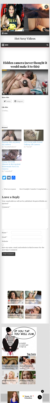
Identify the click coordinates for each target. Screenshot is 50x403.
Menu (6, 33)
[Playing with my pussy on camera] (12, 135)
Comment (6, 207)
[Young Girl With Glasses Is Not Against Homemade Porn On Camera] (12, 155)
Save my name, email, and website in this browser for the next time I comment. (23, 249)
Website (5, 241)
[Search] (47, 45)
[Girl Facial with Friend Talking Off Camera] (33, 135)
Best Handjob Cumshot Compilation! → (34, 189)
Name (4, 233)
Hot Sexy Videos (25, 38)
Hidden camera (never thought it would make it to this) (25, 64)
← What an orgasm (9, 189)
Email (4, 237)
